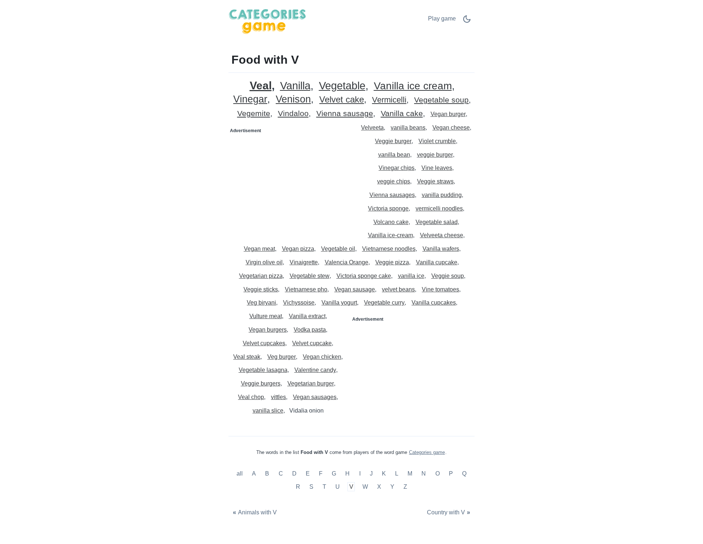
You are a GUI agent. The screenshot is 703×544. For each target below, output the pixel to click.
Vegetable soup (441, 100)
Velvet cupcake (312, 343)
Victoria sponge (388, 208)
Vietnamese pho (306, 289)
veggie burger (435, 155)
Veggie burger (393, 141)
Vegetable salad (437, 222)
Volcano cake (391, 222)
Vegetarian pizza (261, 276)
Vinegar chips (396, 168)
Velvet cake (341, 100)
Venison (293, 99)
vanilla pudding (442, 195)
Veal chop (251, 397)
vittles (278, 397)
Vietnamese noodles (389, 249)
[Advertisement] (290, 182)
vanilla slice (268, 410)
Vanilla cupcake (436, 262)
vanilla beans (408, 127)
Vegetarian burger (310, 383)
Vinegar (250, 99)
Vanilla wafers (441, 249)
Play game (442, 18)
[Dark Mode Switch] (467, 21)
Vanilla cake (402, 114)
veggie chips (393, 181)
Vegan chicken (322, 357)
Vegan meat (259, 249)
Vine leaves (436, 168)
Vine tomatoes (440, 289)
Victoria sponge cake (363, 276)
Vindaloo (293, 114)
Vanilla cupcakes (434, 302)
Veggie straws (435, 181)
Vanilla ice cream (413, 86)
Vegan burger (448, 114)
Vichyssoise (299, 302)
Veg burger (281, 357)
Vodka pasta (310, 330)
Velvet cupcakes (264, 343)
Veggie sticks (260, 289)
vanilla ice (411, 276)
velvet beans (398, 289)
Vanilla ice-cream (390, 235)
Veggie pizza (392, 262)
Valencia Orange (346, 262)
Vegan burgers (268, 330)
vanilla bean (394, 155)
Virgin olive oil (264, 262)
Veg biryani (261, 302)
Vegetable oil (338, 249)
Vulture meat (265, 316)
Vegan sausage (354, 289)
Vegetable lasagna (263, 370)
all (240, 474)
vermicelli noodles (439, 208)
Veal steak (246, 357)
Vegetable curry (384, 302)
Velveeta (372, 127)
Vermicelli (389, 100)
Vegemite (253, 114)
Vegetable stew (310, 276)
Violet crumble (437, 141)
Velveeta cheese (441, 235)
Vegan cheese (451, 127)
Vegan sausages (314, 397)
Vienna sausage (344, 114)
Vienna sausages (392, 195)
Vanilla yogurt (339, 302)
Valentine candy (315, 370)
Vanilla (295, 86)
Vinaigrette (304, 262)
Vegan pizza (298, 249)
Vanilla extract (307, 316)
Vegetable (342, 86)
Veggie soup (447, 276)
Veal (261, 85)
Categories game (427, 452)
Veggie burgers (260, 383)
